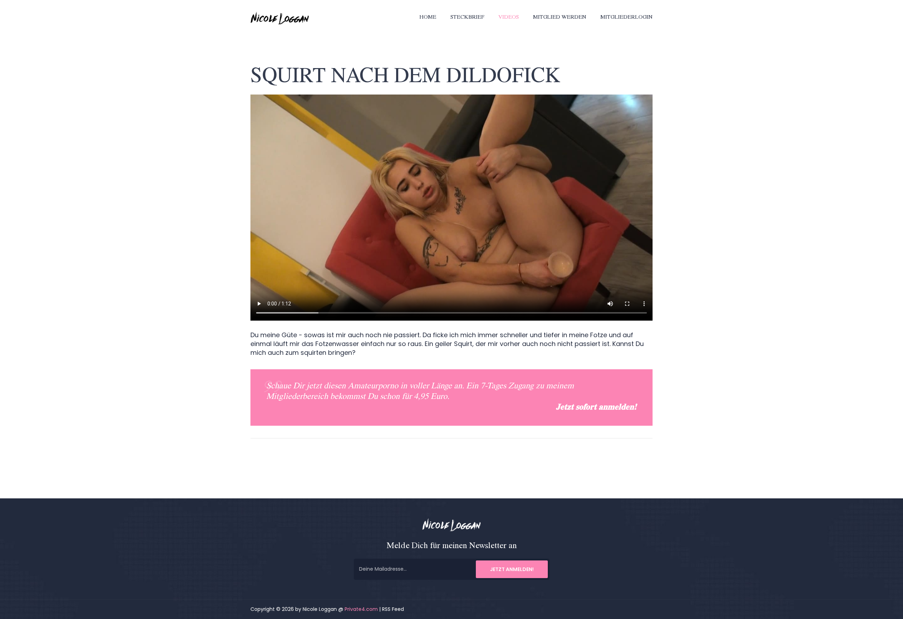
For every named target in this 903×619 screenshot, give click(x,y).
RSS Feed (393, 609)
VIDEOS (508, 17)
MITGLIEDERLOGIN (626, 17)
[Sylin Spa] (282, 17)
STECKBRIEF (467, 17)
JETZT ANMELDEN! (512, 568)
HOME (427, 17)
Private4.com (361, 609)
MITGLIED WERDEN (559, 17)
